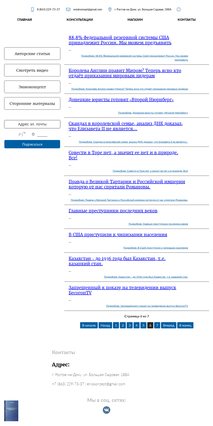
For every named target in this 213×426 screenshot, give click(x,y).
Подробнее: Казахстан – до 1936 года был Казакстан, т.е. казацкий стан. (146, 276)
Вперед (168, 325)
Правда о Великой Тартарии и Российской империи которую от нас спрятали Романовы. (127, 184)
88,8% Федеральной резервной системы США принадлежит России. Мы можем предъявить (120, 40)
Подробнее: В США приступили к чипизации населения (155, 247)
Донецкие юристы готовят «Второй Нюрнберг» (121, 99)
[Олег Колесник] (179, 9)
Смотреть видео (32, 70)
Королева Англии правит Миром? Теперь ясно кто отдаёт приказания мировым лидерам (125, 73)
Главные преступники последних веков (113, 210)
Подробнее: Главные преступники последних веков (158, 223)
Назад (105, 325)
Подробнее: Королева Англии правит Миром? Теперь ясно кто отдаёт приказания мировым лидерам (129, 88)
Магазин (135, 19)
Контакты (187, 19)
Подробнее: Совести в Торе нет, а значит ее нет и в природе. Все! (150, 170)
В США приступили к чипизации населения (118, 234)
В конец (185, 325)
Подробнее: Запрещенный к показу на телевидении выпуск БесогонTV (147, 305)
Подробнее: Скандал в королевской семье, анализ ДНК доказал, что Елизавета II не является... (133, 141)
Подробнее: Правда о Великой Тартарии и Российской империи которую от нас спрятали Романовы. (129, 199)
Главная (24, 19)
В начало (89, 325)
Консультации (80, 19)
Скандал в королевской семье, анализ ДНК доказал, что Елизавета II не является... (126, 126)
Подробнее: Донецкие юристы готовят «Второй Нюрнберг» (153, 112)
